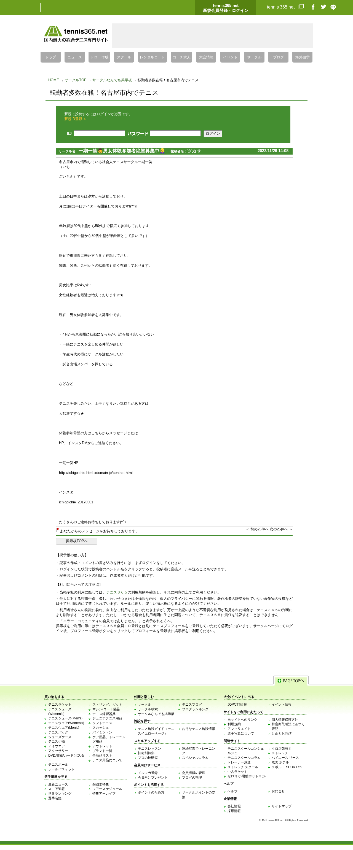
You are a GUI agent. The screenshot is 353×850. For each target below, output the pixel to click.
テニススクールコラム (244, 758)
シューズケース (59, 737)
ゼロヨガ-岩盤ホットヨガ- (247, 776)
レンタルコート (152, 57)
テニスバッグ (58, 732)
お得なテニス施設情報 (198, 729)
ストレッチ (280, 753)
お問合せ (278, 791)
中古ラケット (237, 772)
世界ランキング (59, 793)
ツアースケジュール (107, 789)
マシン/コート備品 (106, 709)
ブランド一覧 (102, 751)
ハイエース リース (285, 758)
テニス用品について (107, 760)
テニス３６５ (117, 592)
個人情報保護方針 (285, 720)
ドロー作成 (99, 57)
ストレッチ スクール (243, 767)
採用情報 (234, 811)
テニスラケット (59, 704)
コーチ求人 (182, 57)
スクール (124, 57)
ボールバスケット (61, 769)
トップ (50, 57)
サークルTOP (76, 80)
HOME (53, 80)
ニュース (75, 57)
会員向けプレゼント (153, 777)
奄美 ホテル (280, 762)
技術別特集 (146, 753)
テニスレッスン (149, 749)
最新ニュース (58, 784)
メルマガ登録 (148, 773)
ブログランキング (195, 709)
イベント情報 (282, 704)
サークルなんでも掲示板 (112, 80)
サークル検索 (148, 709)
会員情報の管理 (193, 773)
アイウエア (56, 746)
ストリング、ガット (107, 704)
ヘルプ (232, 791)
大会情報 (206, 57)
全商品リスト (102, 755)
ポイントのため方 (151, 792)
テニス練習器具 (104, 714)
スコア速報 (56, 789)
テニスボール (58, 765)
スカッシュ (100, 728)
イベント (230, 57)
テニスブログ (192, 704)
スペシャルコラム (195, 758)
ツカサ (194, 150)
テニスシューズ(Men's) (65, 718)
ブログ (278, 57)
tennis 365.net (281, 7)
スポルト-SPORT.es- (287, 767)
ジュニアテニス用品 (107, 718)
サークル (254, 57)
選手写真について (241, 733)
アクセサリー (58, 751)
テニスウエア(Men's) (63, 728)
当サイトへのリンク (242, 720)
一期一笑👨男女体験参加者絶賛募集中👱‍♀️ (122, 150)
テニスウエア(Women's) (66, 723)
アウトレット (102, 746)
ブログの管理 (192, 777)
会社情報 (234, 806)
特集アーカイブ (104, 793)
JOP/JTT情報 (237, 704)
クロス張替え (282, 749)
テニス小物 (56, 741)
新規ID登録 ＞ (75, 119)
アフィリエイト (239, 729)
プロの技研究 (148, 758)
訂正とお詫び (282, 733)
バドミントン (102, 732)
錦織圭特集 (100, 784)
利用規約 (234, 724)
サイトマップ (282, 806)
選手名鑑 (54, 798)
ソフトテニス (102, 723)
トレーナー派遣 (239, 762)
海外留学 (302, 57)
